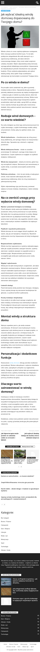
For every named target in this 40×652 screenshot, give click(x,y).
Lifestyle (3, 532)
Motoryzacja (4, 539)
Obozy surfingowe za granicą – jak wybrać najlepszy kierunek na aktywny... (25, 581)
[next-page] (21, 467)
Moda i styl (4, 536)
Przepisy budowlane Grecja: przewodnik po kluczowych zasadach (32, 461)
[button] (37, 3)
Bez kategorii (5, 518)
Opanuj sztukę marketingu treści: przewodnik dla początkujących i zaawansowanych (19, 498)
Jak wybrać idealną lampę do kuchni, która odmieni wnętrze (30, 435)
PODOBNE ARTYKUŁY (13, 446)
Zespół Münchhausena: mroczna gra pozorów (17, 482)
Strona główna (4, 7)
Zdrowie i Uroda (5, 550)
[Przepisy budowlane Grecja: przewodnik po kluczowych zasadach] (33, 454)
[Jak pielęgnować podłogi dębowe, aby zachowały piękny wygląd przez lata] (7, 454)
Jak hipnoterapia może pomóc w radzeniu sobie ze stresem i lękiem (9, 436)
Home (5, 644)
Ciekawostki (4, 525)
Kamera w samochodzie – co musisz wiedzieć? (17, 476)
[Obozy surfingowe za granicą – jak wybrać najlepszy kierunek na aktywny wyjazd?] (6, 582)
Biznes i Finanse (6, 521)
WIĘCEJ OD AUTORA (27, 446)
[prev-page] (19, 467)
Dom (19, 646)
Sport (2, 543)
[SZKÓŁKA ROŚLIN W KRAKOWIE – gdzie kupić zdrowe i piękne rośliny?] (20, 454)
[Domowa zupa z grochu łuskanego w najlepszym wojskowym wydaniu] (6, 601)
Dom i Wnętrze (13, 7)
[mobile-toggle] (2, 2)
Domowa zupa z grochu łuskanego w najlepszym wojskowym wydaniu (25, 599)
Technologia (4, 546)
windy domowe (14, 363)
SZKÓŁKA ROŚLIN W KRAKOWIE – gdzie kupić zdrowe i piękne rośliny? (19, 461)
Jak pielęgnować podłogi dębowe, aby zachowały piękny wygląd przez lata (7, 461)
